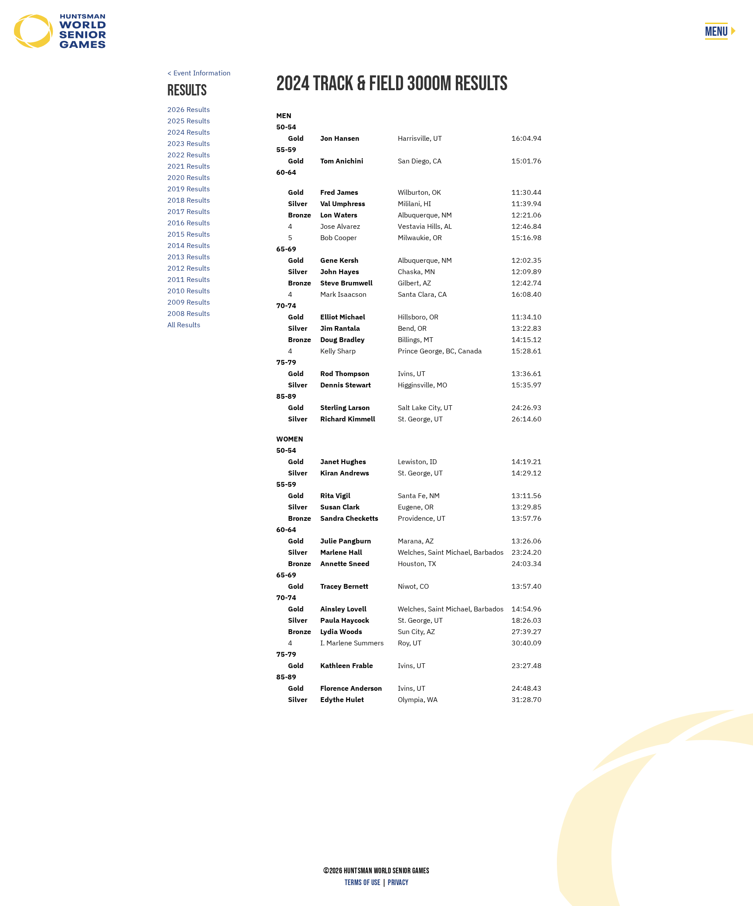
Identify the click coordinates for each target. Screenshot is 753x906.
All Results (183, 324)
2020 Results (188, 177)
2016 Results (188, 222)
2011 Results (188, 279)
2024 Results (188, 132)
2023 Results (188, 143)
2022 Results (188, 154)
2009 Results (188, 302)
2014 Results (188, 245)
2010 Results (188, 290)
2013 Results (188, 256)
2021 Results (188, 166)
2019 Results (188, 188)
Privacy (398, 882)
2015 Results (188, 234)
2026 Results (188, 109)
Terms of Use (363, 882)
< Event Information (199, 72)
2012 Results (188, 268)
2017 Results (188, 211)
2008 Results (188, 313)
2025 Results (188, 120)
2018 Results (188, 200)
